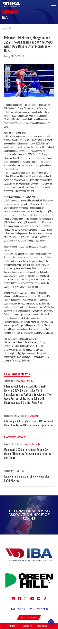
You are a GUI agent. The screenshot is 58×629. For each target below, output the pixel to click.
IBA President (33, 415)
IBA (23, 56)
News (12, 609)
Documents (29, 617)
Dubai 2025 (25, 380)
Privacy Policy (14, 625)
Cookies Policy (28, 625)
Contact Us (42, 609)
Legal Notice (42, 625)
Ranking (21, 609)
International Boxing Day (31, 444)
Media (31, 609)
